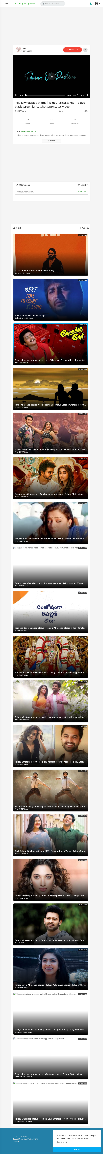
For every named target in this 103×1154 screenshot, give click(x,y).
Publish (82, 191)
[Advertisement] (51, 27)
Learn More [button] (62, 1142)
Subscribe (74, 50)
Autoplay (85, 228)
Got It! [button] (77, 1149)
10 (78, 95)
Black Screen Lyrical (28, 131)
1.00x (74, 95)
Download (75, 123)
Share (27, 123)
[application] (51, 76)
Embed (51, 123)
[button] (97, 3)
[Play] (16, 95)
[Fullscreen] (86, 95)
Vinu (25, 48)
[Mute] (82, 95)
